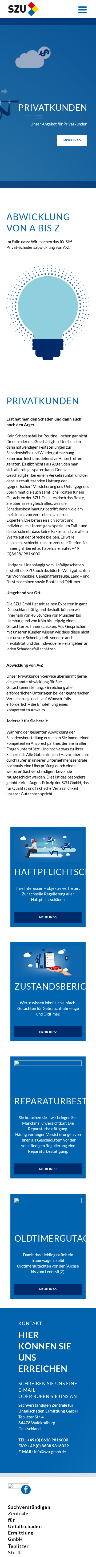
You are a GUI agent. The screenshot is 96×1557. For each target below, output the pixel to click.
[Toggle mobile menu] (83, 10)
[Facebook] (26, 1489)
